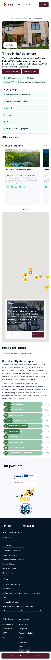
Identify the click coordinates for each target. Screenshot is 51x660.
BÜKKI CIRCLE (8, 537)
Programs (23, 629)
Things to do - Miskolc (11, 551)
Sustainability (7, 624)
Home (11, 19)
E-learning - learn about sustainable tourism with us (22, 611)
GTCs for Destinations (11, 584)
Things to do (24, 624)
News (21, 646)
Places (23, 19)
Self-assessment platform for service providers (21, 593)
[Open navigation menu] (19, 4)
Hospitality (23, 642)
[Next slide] (46, 177)
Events (21, 637)
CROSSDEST (7, 589)
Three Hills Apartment (35, 19)
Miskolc (17, 19)
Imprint (5, 637)
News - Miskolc (8, 573)
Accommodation (26, 633)
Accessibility (7, 629)
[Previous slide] (5, 177)
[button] (31, 272)
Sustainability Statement (12, 602)
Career (5, 597)
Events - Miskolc (8, 564)
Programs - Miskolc (10, 555)
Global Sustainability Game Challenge (17, 606)
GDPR (4, 633)
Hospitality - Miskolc (10, 568)
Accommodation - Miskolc (13, 559)
